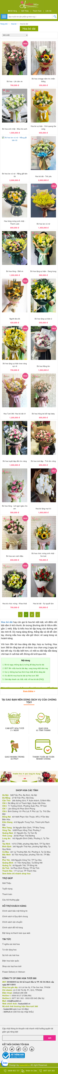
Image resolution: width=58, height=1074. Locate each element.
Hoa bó (13, 24)
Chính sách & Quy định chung (15, 916)
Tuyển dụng (7, 888)
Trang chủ (4, 24)
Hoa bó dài (24, 24)
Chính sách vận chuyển (12, 922)
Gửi (49, 1038)
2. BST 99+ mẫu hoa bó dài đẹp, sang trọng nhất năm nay (26, 668)
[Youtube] (31, 1049)
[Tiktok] (18, 1049)
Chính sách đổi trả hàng (12, 927)
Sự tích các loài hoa (10, 955)
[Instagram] (25, 1049)
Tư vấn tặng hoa (9, 949)
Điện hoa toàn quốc (10, 960)
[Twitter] (12, 1049)
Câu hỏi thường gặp (10, 899)
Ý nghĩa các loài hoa (11, 944)
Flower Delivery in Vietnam (13, 971)
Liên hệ (48, 11)
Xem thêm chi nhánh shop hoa (16, 873)
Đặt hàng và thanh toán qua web (16, 933)
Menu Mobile (4, 16)
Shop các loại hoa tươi (11, 966)
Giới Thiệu (25, 11)
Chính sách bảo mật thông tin (15, 910)
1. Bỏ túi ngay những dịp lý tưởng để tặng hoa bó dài (23, 665)
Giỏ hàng (13, 11)
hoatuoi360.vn (24, 1065)
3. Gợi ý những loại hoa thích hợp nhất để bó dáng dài (24, 672)
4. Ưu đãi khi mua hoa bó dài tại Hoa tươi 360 (21, 676)
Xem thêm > (29, 691)
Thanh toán (37, 11)
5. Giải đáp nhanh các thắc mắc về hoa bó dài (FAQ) (23, 679)
